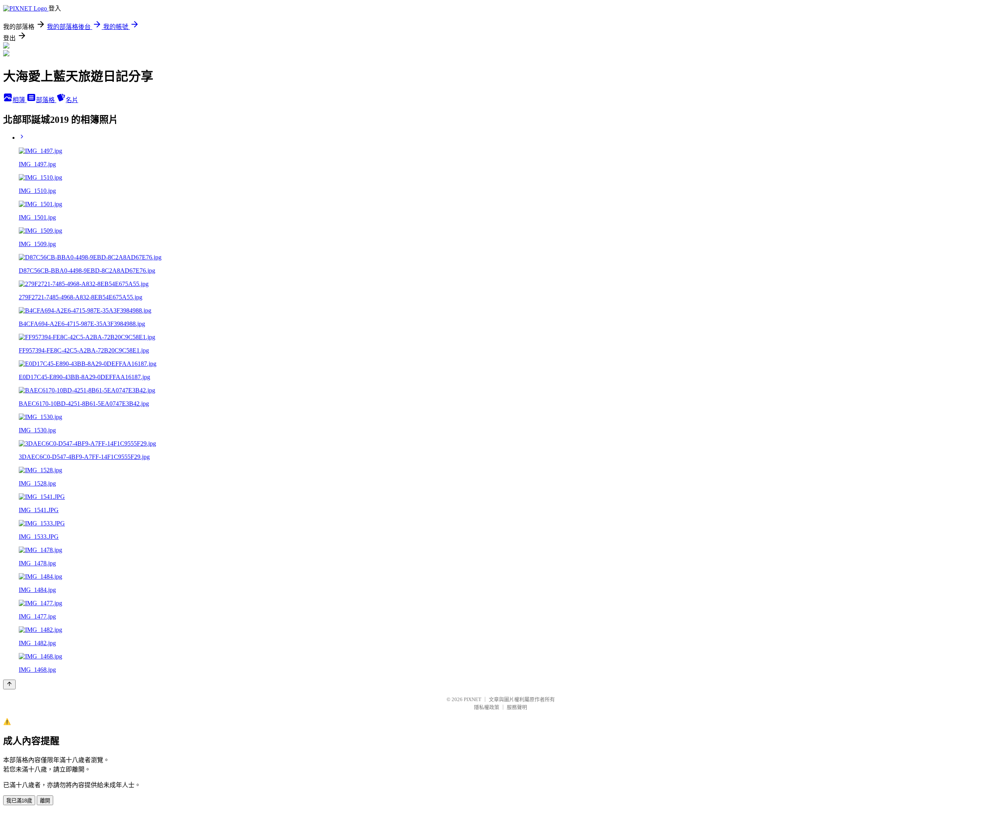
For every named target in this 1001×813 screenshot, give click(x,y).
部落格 (46, 100)
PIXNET (472, 699)
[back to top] (9, 684)
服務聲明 (517, 707)
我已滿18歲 (19, 801)
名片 (72, 100)
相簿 (20, 100)
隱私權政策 (486, 707)
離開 (45, 801)
